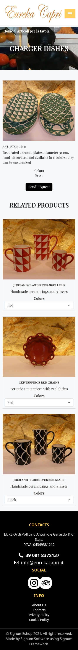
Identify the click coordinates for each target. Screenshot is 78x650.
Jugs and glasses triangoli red (39, 285)
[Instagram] (33, 583)
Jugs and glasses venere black (39, 480)
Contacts (39, 610)
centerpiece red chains (39, 382)
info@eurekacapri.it (42, 562)
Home (8, 31)
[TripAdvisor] (45, 583)
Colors (39, 171)
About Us (39, 605)
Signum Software (35, 638)
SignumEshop (21, 633)
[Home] (34, 13)
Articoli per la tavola (33, 31)
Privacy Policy (39, 614)
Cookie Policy (39, 619)
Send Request (39, 187)
